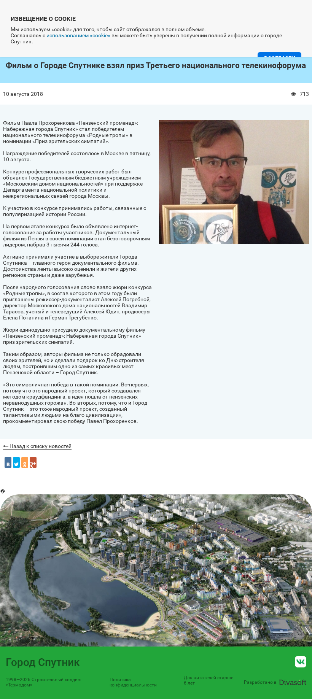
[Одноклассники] (24, 462)
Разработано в (260, 682)
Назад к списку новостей (40, 446)
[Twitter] (16, 462)
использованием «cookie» (78, 35)
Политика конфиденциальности (133, 682)
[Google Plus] (33, 462)
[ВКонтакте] (8, 462)
